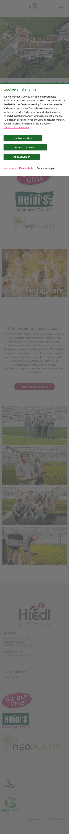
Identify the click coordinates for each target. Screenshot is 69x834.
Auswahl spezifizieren (25, 147)
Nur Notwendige (22, 138)
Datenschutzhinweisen (16, 127)
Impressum (10, 168)
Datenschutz (26, 168)
